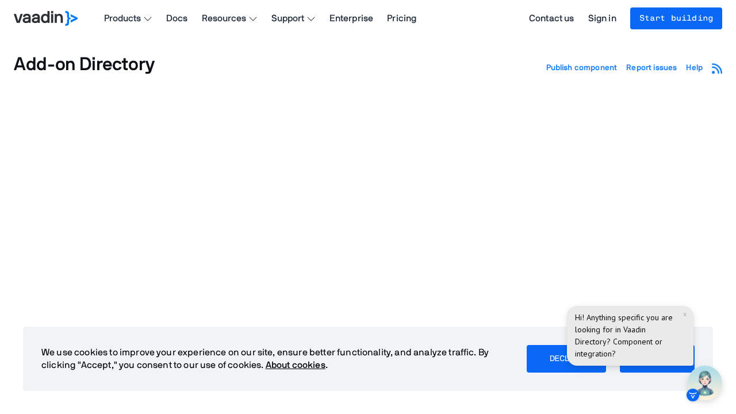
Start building (676, 18)
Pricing (401, 18)
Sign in (602, 18)
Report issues (651, 68)
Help (694, 68)
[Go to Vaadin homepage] (45, 18)
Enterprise (351, 18)
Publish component (582, 68)
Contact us (551, 18)
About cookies (295, 365)
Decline (566, 359)
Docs (177, 18)
